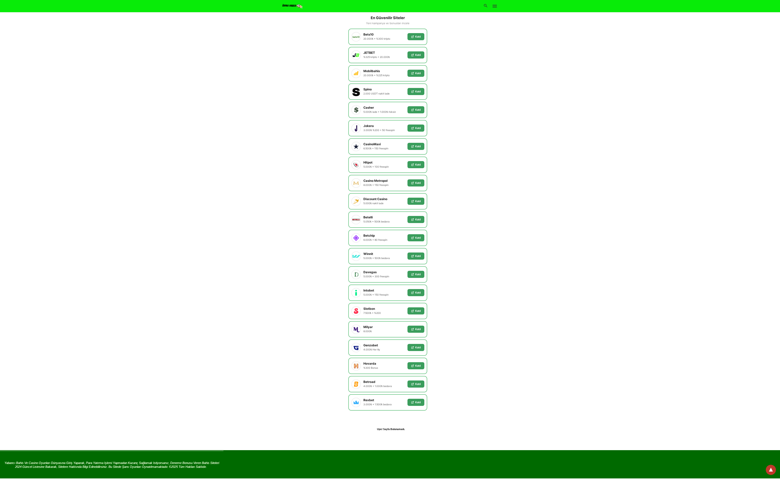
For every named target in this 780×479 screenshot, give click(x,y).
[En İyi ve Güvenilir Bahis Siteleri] (292, 5)
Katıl (418, 36)
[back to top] (771, 470)
